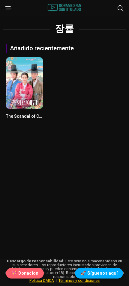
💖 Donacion (24, 273)
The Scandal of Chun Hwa (31, 116)
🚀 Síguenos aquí (99, 273)
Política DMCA (41, 280)
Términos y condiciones (79, 280)
